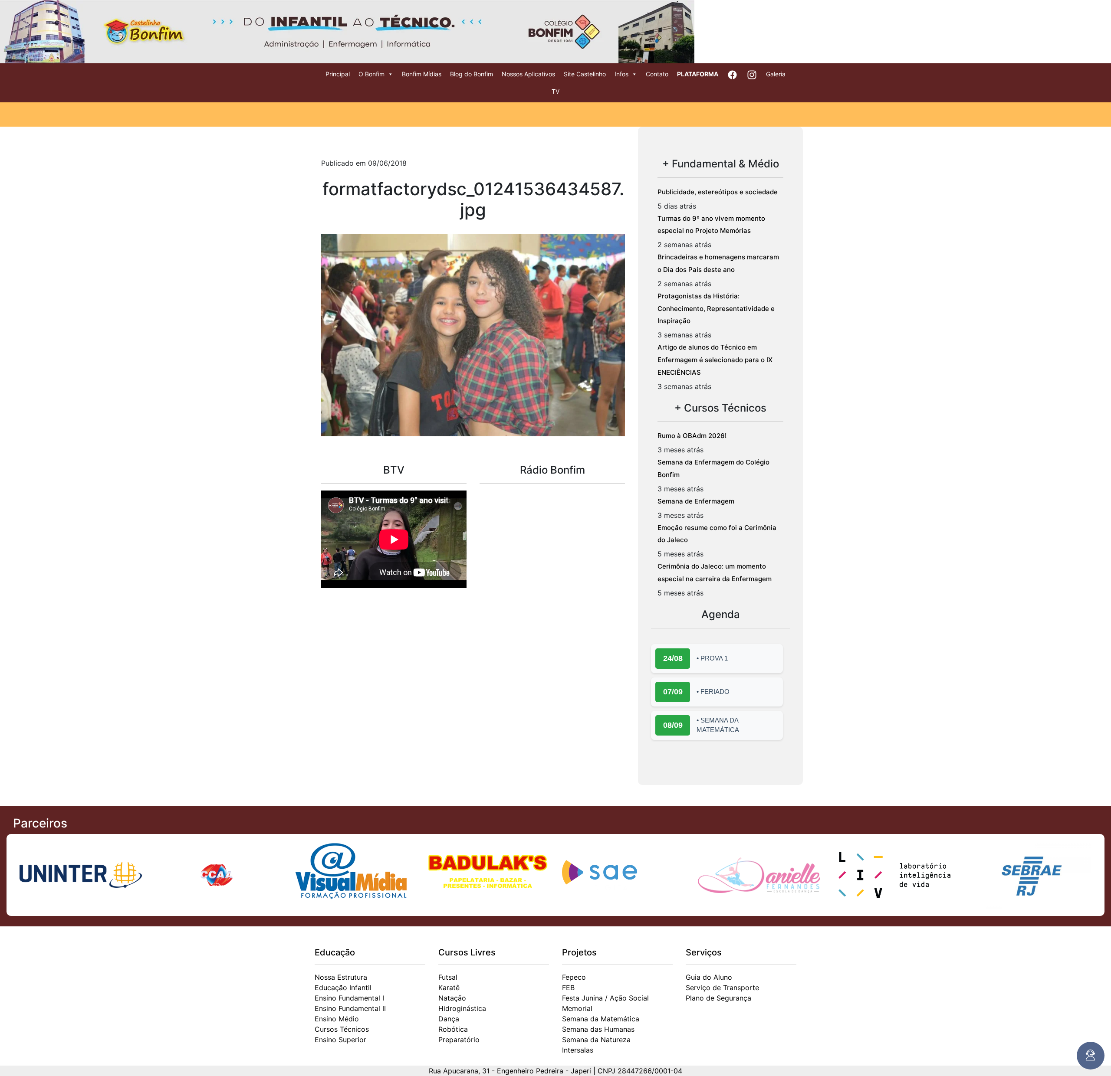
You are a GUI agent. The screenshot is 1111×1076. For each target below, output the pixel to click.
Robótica (453, 1029)
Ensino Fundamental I (349, 998)
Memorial (577, 1008)
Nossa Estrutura (341, 977)
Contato (657, 74)
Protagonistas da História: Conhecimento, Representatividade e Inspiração (716, 308)
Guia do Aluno (709, 977)
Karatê (449, 987)
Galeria (776, 74)
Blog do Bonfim (471, 74)
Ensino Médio (337, 1018)
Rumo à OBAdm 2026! (691, 436)
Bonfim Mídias (421, 74)
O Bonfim (371, 74)
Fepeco (574, 977)
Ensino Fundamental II (350, 1008)
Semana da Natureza (596, 1039)
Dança (448, 1018)
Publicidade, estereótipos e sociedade (717, 192)
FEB (568, 987)
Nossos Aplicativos (528, 74)
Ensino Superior (340, 1039)
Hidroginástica (462, 1008)
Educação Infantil (343, 987)
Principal (337, 74)
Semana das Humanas (598, 1029)
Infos (621, 74)
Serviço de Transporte (722, 987)
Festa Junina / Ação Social (605, 998)
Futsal (447, 977)
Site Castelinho (585, 74)
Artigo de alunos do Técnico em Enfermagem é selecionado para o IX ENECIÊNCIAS (714, 359)
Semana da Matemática (600, 1018)
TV (555, 91)
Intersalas (577, 1050)
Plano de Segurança (718, 998)
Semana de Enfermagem (695, 501)
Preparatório (459, 1039)
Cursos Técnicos (342, 1029)
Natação (452, 998)
